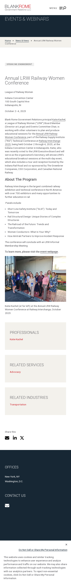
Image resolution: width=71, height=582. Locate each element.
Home (8, 40)
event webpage (49, 251)
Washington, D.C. (14, 481)
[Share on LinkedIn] (14, 438)
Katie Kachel (58, 119)
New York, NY (12, 476)
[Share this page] (7, 438)
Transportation (18, 404)
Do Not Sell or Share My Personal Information (43, 549)
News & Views (22, 40)
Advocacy (15, 371)
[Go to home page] (18, 8)
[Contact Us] (7, 505)
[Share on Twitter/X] (22, 438)
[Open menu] (58, 8)
